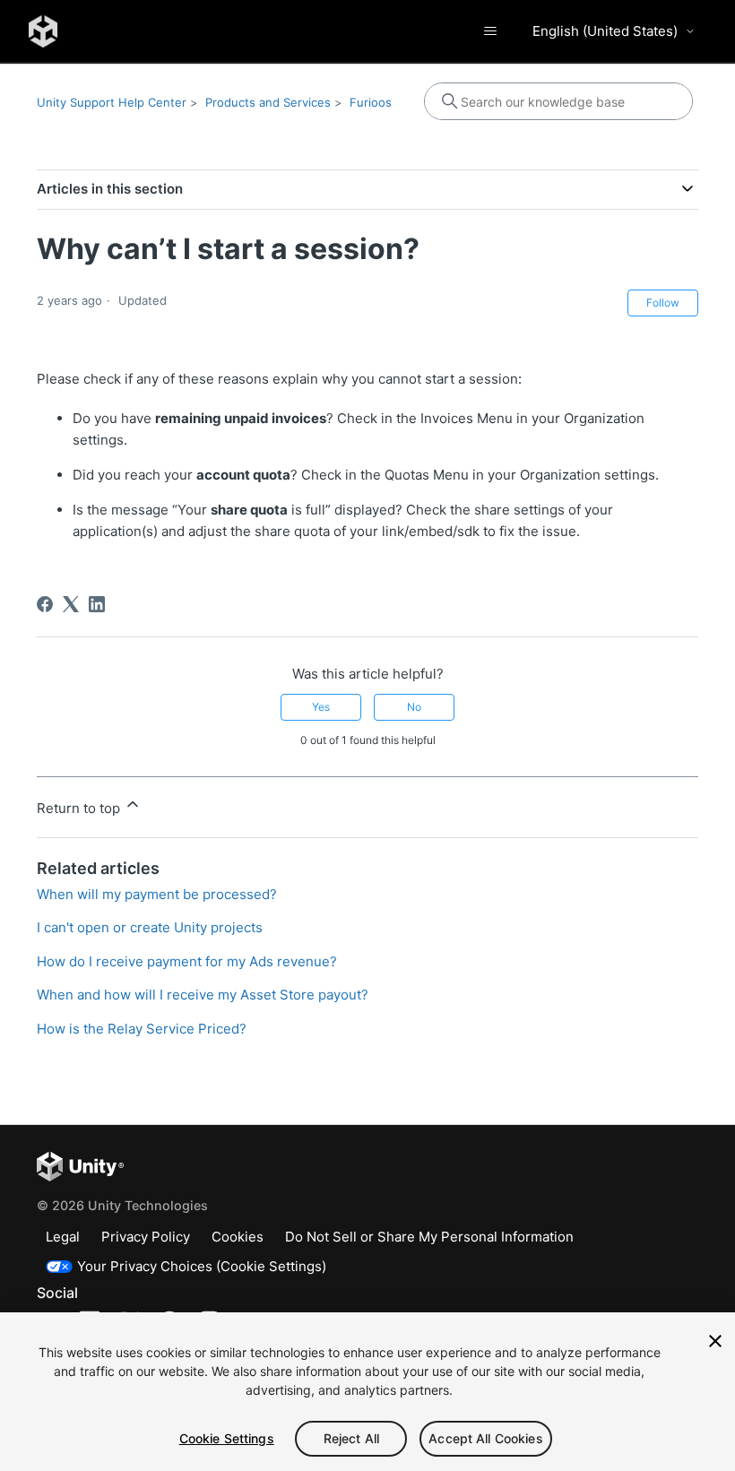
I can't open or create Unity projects (150, 927)
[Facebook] (45, 604)
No (414, 707)
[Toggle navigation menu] (490, 31)
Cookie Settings (226, 1438)
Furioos (371, 102)
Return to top (80, 808)
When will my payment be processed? (157, 894)
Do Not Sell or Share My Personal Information (429, 1236)
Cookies (238, 1236)
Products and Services (268, 102)
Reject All (351, 1438)
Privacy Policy (145, 1236)
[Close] (715, 1341)
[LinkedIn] (97, 604)
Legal (63, 1236)
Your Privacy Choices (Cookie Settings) (201, 1266)
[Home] (43, 31)
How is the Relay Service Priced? (141, 1028)
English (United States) (605, 30)
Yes (321, 707)
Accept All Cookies (485, 1438)
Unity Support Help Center (111, 102)
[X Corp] (71, 604)
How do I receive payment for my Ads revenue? (187, 961)
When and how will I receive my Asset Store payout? (202, 994)
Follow (662, 302)
